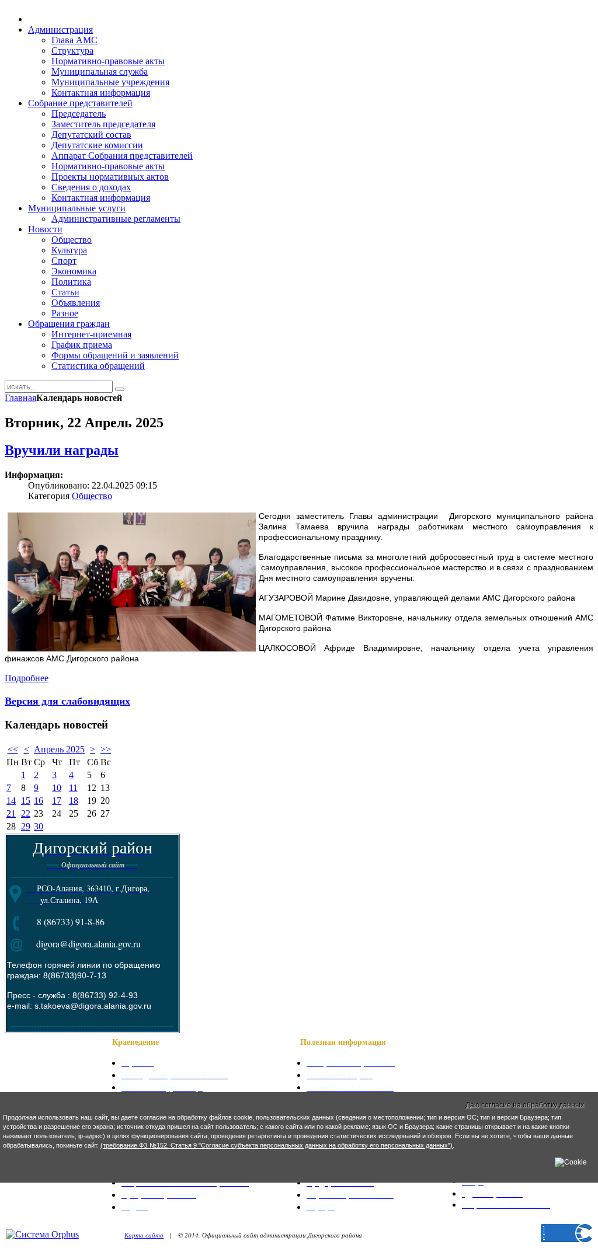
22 (25, 813)
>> (105, 749)
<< (13, 749)
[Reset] (119, 389)
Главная (20, 398)
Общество (92, 496)
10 (56, 788)
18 (73, 801)
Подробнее (26, 678)
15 (25, 801)
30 (38, 826)
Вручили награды (62, 450)
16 (38, 801)
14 (11, 801)
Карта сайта (144, 1234)
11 (73, 788)
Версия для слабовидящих (67, 700)
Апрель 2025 (59, 749)
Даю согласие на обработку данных (524, 1105)
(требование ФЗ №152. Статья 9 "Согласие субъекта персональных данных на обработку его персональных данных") (276, 1145)
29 (25, 826)
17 (56, 801)
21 (11, 813)
